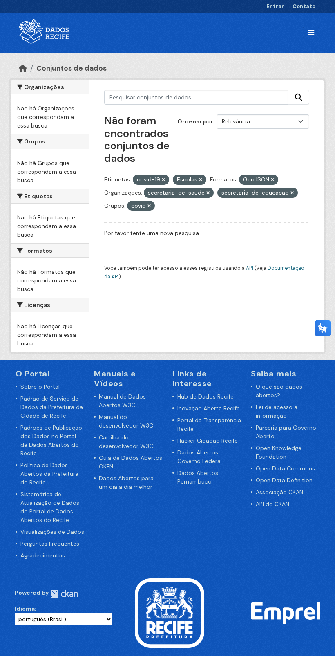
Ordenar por (195, 121)
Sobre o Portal (40, 386)
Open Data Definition (284, 480)
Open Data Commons (285, 468)
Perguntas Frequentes (49, 543)
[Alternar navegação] (311, 33)
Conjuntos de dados (71, 68)
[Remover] (163, 180)
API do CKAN (272, 504)
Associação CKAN (279, 492)
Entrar (275, 6)
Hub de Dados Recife (205, 396)
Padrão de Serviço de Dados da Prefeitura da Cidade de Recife (51, 407)
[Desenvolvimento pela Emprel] (285, 612)
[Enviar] (298, 97)
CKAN (64, 593)
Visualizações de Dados (52, 531)
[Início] (23, 68)
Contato (304, 6)
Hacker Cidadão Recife (207, 440)
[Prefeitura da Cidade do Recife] (169, 612)
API (249, 268)
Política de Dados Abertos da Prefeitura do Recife (49, 473)
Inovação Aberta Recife (208, 408)
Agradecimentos (42, 555)
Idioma (25, 608)
